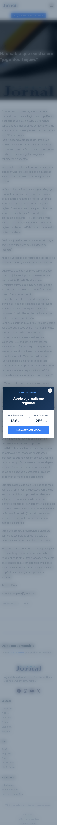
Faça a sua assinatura (28, 430)
